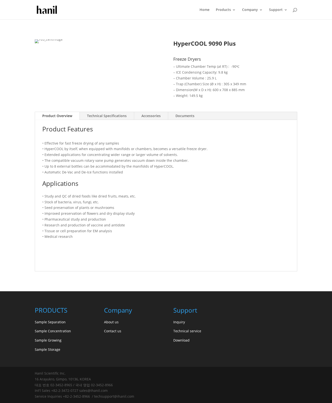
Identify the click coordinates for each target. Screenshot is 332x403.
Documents (184, 115)
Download (181, 340)
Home (205, 10)
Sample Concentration (53, 331)
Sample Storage (47, 349)
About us (111, 322)
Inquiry (179, 322)
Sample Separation (50, 322)
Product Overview (57, 115)
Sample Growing (48, 340)
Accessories (151, 115)
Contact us (112, 331)
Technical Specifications (107, 115)
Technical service (187, 331)
